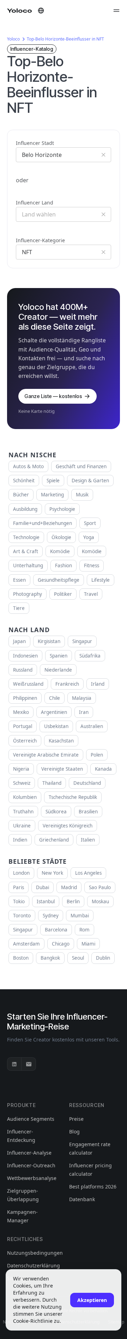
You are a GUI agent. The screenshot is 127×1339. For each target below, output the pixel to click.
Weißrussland (28, 684)
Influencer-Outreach (31, 1165)
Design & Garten (90, 480)
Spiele (53, 480)
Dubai (42, 887)
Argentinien (54, 712)
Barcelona (56, 930)
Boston (21, 958)
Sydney (51, 915)
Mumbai (80, 915)
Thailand (51, 783)
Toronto (22, 915)
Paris (18, 887)
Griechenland (54, 840)
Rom (84, 930)
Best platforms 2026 (92, 1186)
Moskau (100, 901)
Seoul (78, 958)
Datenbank (82, 1199)
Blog (74, 1131)
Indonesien (25, 656)
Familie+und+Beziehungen (42, 523)
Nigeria (21, 769)
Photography (27, 594)
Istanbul (46, 901)
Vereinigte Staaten (62, 769)
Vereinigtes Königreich (67, 826)
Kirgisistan (49, 641)
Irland (97, 684)
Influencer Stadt (35, 143)
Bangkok (50, 958)
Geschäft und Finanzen (81, 466)
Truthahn (23, 811)
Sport (90, 523)
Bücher (21, 494)
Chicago (60, 944)
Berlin (73, 901)
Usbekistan (56, 726)
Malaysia (81, 698)
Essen (19, 580)
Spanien (58, 656)
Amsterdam (26, 944)
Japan (19, 641)
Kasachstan (61, 741)
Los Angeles (88, 873)
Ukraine (22, 826)
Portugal (22, 726)
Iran (84, 712)
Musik (82, 494)
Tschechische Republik (73, 797)
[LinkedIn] (14, 1064)
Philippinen (25, 698)
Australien (91, 726)
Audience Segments (30, 1118)
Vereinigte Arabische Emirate (46, 755)
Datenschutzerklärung (33, 1265)
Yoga (88, 537)
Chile (54, 698)
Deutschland (87, 783)
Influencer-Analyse (29, 1152)
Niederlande (58, 670)
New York (52, 873)
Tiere (19, 608)
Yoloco (13, 39)
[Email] (29, 1064)
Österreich (25, 741)
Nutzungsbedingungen (35, 1252)
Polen (97, 755)
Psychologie (62, 509)
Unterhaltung (28, 565)
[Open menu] (116, 10)
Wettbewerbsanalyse (31, 1178)
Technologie (26, 537)
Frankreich (67, 684)
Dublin (103, 958)
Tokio (19, 901)
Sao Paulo (100, 887)
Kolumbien (25, 797)
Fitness (91, 565)
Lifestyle (100, 580)
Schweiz (21, 783)
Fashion (63, 565)
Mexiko (21, 712)
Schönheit (24, 480)
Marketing (52, 494)
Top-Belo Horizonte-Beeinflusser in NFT (65, 39)
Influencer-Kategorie (40, 240)
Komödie (60, 551)
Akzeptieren (92, 1300)
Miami (88, 944)
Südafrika (90, 656)
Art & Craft (25, 551)
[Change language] (40, 10)
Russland (22, 670)
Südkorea (56, 811)
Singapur (82, 641)
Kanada (103, 769)
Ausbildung (25, 509)
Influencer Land (34, 202)
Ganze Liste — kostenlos (53, 396)
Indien (20, 840)
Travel (91, 594)
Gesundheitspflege (58, 580)
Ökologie (61, 537)
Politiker (63, 594)
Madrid (69, 887)
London (21, 873)
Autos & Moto (28, 466)
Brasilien (88, 811)
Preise (76, 1118)
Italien (88, 840)
